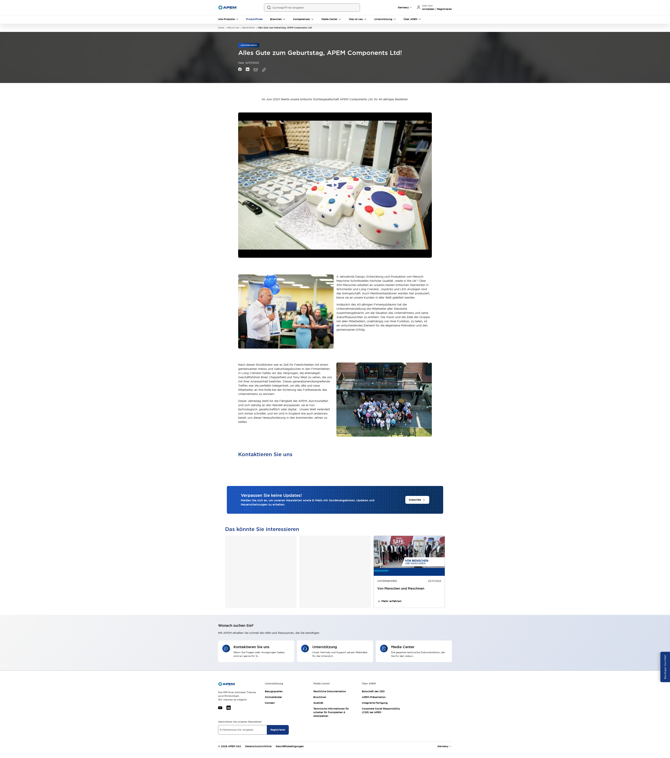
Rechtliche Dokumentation (329, 691)
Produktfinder (254, 19)
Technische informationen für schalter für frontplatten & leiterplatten (331, 712)
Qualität (318, 702)
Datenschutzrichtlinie (258, 746)
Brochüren (319, 697)
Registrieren (277, 729)
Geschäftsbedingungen (290, 746)
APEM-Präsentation (374, 697)
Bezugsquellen (274, 691)
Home (221, 28)
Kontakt (270, 702)
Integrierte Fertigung (375, 702)
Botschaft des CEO (373, 691)
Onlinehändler (273, 697)
